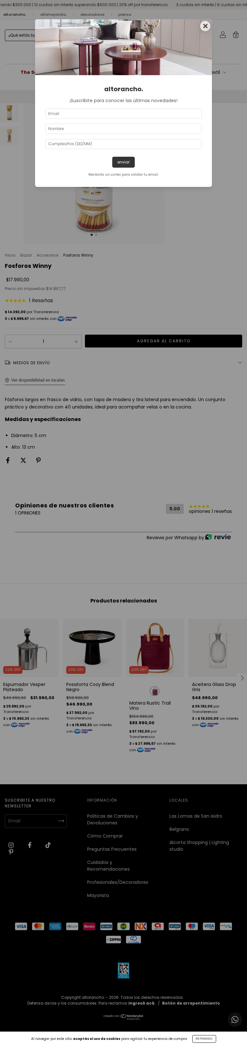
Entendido (204, 1039)
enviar (123, 162)
